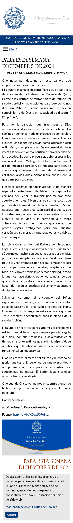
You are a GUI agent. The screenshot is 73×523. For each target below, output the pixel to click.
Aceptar (11, 514)
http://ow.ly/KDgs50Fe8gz (31, 414)
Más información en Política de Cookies (31, 507)
